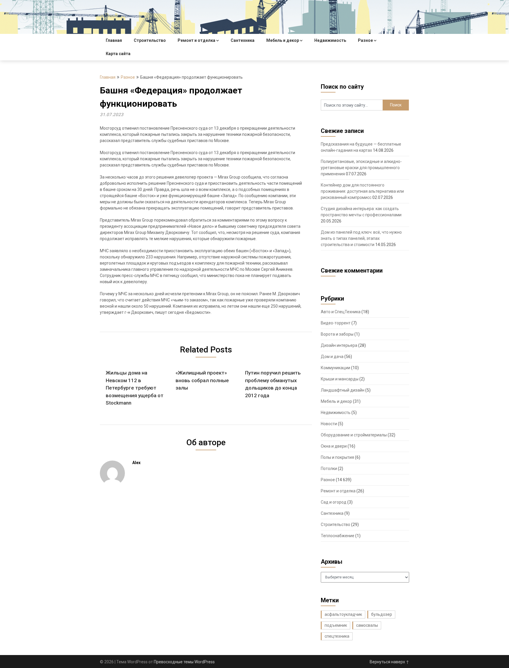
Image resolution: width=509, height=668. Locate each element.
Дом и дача (332, 356)
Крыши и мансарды (339, 379)
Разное (365, 40)
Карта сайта (118, 53)
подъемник (336, 625)
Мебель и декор (282, 40)
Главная (114, 40)
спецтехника (337, 636)
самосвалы (367, 625)
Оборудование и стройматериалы (354, 435)
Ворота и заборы (337, 334)
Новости (329, 423)
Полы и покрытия (337, 457)
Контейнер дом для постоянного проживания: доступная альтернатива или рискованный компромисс (362, 191)
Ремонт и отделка (196, 40)
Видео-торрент (336, 323)
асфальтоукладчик (343, 614)
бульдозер (381, 614)
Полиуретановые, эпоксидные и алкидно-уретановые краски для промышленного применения (361, 167)
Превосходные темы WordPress (184, 661)
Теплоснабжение (337, 535)
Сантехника (242, 40)
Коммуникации (335, 367)
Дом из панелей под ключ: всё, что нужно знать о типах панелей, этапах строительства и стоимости (361, 238)
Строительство (150, 40)
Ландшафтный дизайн (342, 390)
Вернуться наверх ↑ (389, 661)
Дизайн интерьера (339, 345)
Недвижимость (330, 40)
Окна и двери (334, 446)
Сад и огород (333, 502)
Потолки (329, 468)
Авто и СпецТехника (341, 311)
